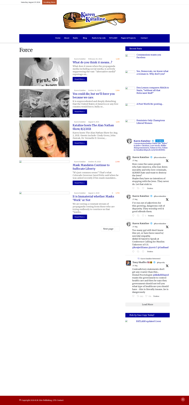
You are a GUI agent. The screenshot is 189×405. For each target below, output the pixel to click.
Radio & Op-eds (99, 38)
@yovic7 (152, 247)
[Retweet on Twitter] (139, 258)
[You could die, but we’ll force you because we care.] (44, 103)
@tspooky (161, 262)
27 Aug (135, 160)
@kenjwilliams (140, 247)
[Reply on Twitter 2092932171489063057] (134, 251)
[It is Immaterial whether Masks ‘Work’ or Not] (44, 206)
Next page (108, 228)
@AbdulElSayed (161, 275)
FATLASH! (113, 38)
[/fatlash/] (147, 354)
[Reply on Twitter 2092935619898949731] (134, 215)
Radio (75, 38)
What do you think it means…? (92, 62)
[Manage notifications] (183, 399)
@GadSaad (163, 247)
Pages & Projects (128, 38)
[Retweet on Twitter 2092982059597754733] (138, 188)
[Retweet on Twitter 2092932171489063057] (138, 251)
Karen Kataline (80, 59)
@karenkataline (160, 157)
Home (57, 38)
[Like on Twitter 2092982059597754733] (143, 188)
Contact (144, 38)
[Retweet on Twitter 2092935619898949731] (138, 215)
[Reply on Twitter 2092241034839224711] (134, 296)
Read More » (80, 79)
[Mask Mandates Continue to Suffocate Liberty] (44, 174)
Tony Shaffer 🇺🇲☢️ (142, 262)
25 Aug (135, 266)
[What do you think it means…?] (44, 72)
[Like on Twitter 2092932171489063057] (143, 251)
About (66, 38)
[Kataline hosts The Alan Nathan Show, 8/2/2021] (44, 138)
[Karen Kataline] (94, 19)
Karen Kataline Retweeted (150, 259)
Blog (85, 38)
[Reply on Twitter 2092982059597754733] (134, 188)
